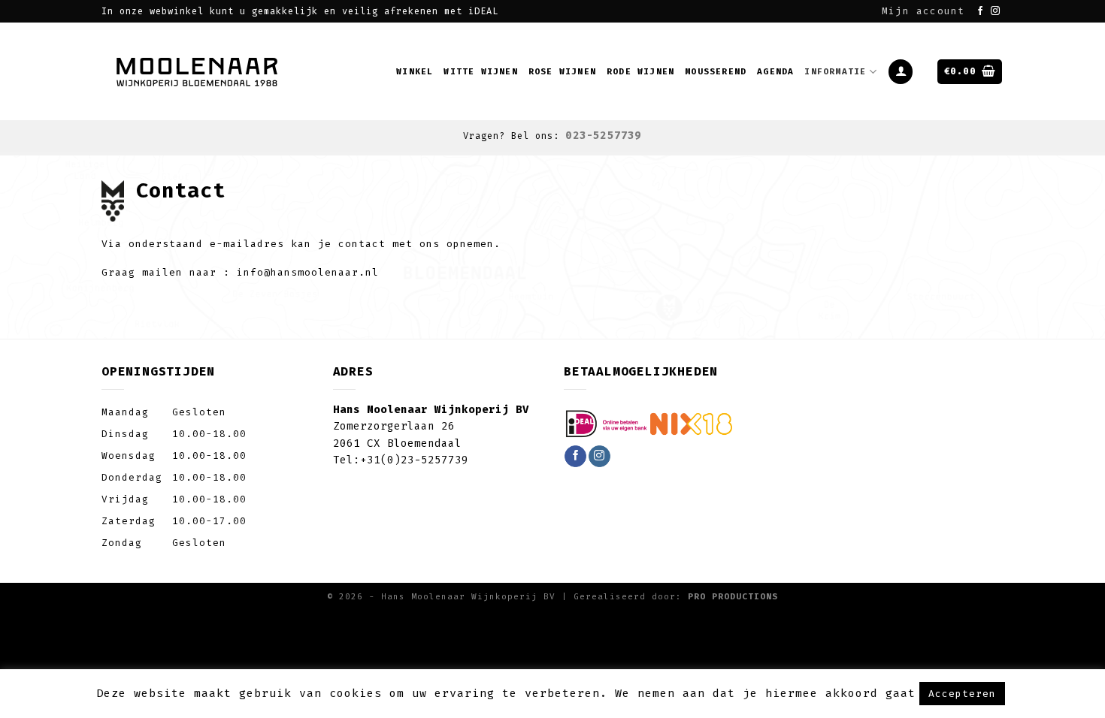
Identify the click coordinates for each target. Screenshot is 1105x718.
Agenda (775, 72)
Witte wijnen (480, 72)
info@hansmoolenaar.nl (308, 272)
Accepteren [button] (962, 693)
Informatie (835, 72)
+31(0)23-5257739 (414, 460)
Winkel (414, 72)
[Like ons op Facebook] (980, 11)
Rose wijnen (562, 72)
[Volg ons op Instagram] (996, 11)
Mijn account (923, 11)
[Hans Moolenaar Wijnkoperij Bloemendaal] (199, 71)
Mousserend (715, 72)
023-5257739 (603, 135)
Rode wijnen (640, 72)
